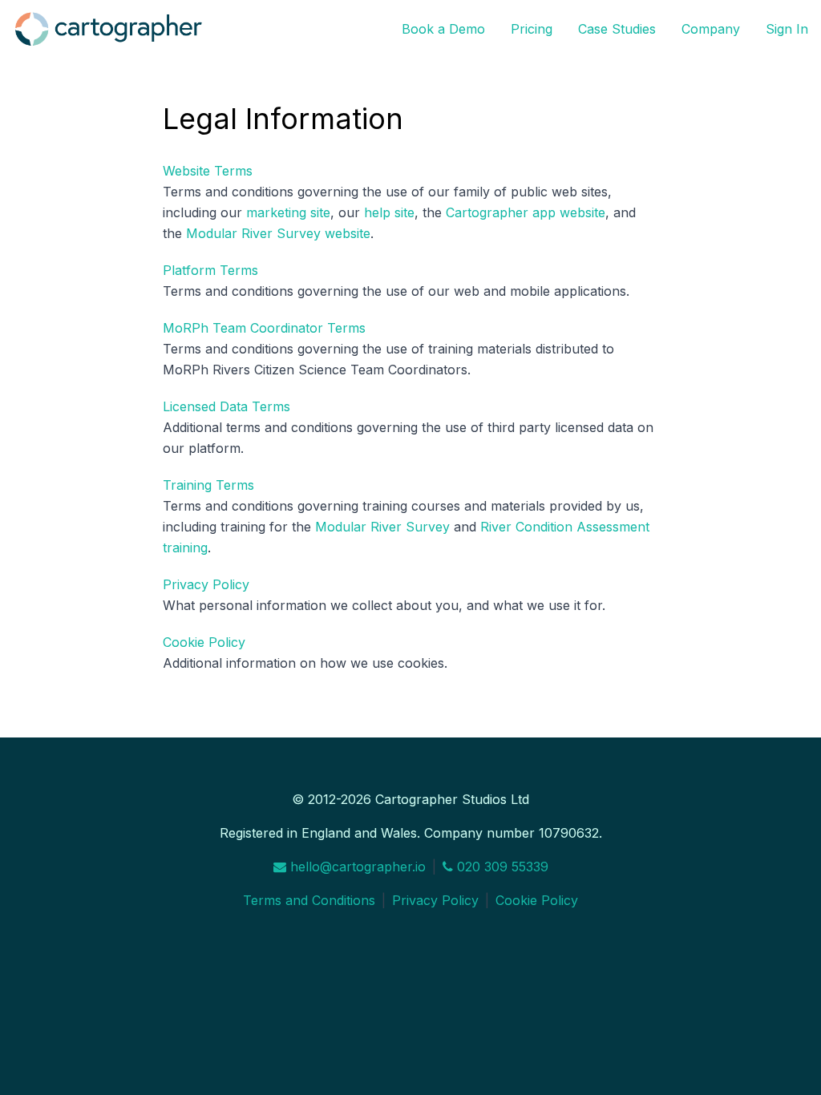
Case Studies (617, 29)
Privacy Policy (206, 584)
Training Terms (208, 485)
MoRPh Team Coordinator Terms (264, 328)
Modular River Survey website (278, 233)
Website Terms (208, 171)
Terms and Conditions (309, 900)
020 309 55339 (500, 867)
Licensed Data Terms (226, 406)
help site (389, 212)
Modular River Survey (382, 527)
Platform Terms (210, 270)
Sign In (787, 29)
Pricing (531, 29)
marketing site (288, 212)
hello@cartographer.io (356, 867)
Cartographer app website (525, 212)
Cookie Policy (204, 642)
